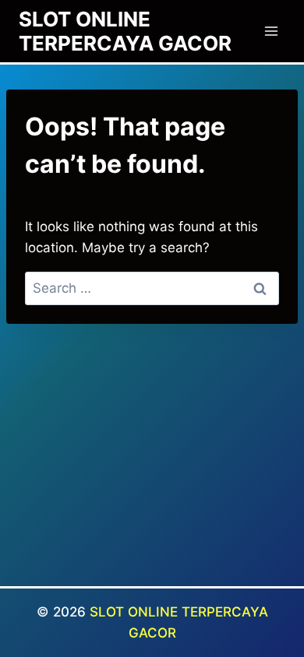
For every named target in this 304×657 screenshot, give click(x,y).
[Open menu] (270, 31)
